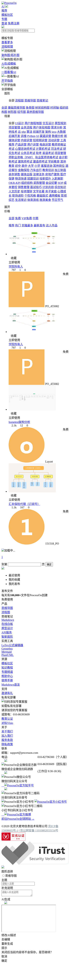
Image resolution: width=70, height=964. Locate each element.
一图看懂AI (8, 72)
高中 (24, 165)
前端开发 (39, 131)
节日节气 (57, 199)
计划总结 (48, 187)
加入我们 (7, 735)
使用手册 (7, 680)
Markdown (7, 619)
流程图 (19, 100)
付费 (35, 218)
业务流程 (26, 127)
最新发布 (39, 225)
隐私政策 (7, 744)
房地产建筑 (52, 174)
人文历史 (14, 191)
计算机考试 (43, 148)
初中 (18, 165)
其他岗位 (59, 165)
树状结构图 (42, 107)
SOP (60, 182)
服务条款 (7, 739)
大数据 (61, 131)
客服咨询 (46, 165)
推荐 (4, 10)
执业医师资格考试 (46, 157)
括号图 (21, 111)
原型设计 (7, 628)
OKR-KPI (14, 182)
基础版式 (42, 195)
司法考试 (56, 148)
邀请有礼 (7, 693)
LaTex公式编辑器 (12, 645)
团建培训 (33, 178)
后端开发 (14, 136)
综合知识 (60, 187)
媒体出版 (26, 174)
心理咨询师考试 (25, 148)
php (24, 131)
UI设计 (19, 123)
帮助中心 (7, 676)
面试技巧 (36, 187)
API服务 (6, 632)
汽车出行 (36, 170)
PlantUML (7, 655)
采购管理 (39, 182)
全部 (4, 107)
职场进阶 (18, 195)
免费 (18, 218)
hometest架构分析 (19, 422)
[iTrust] (35, 863)
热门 (18, 225)
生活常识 (21, 199)
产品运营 (21, 144)
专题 (4, 19)
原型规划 (60, 123)
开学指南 (7, 80)
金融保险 (23, 170)
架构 (48, 131)
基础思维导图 (16, 107)
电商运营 (45, 144)
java (54, 131)
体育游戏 (33, 199)
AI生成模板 (8, 63)
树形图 (12, 111)
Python (31, 136)
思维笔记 (42, 100)
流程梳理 (7, 46)
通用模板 (54, 195)
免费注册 (13, 23)
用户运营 (33, 144)
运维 (24, 136)
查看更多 (7, 42)
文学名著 (39, 191)
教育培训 (48, 170)
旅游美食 (45, 199)
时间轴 (54, 107)
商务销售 (14, 174)
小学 (37, 165)
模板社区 (7, 14)
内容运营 (26, 140)
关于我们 (7, 731)
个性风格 (30, 195)
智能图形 (7, 636)
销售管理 (23, 187)
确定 (49, 564)
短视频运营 (40, 140)
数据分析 (57, 136)
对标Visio (7, 722)
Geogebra (7, 648)
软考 (39, 153)
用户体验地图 (41, 127)
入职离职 (57, 178)
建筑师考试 (25, 161)
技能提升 (45, 178)
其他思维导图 (35, 111)
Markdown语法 (10, 684)
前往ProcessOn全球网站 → (17, 818)
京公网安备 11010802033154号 (39, 830)
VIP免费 (27, 218)
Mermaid (6, 651)
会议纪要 (51, 182)
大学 (31, 165)
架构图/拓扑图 (10, 55)
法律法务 (39, 174)
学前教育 (54, 161)
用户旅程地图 (33, 123)
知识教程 (7, 667)
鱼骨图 (30, 107)
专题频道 (7, 671)
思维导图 (30, 100)
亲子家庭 (51, 191)
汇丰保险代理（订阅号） (24, 504)
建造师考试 (40, 161)
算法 (29, 131)
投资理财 (26, 191)
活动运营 (54, 140)
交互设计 (48, 123)
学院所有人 (16, 266)
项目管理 (14, 127)
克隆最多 (27, 225)
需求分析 (56, 127)
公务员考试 (28, 153)
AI (2, 6)
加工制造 (60, 170)
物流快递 (21, 178)
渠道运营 (45, 136)
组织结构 (27, 182)
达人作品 (51, 225)
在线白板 (7, 623)
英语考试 (48, 153)
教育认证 (7, 718)
